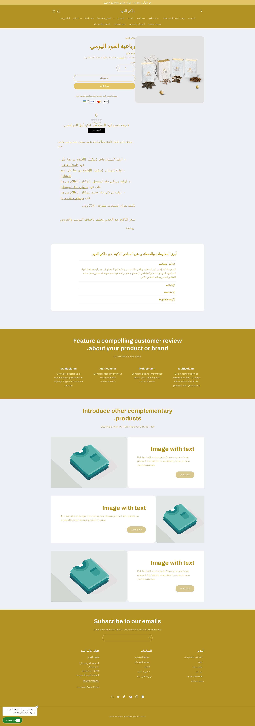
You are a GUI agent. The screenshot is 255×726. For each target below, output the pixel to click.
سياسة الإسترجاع (142, 662)
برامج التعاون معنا (144, 677)
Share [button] (129, 229)
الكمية (132, 63)
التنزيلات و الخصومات (193, 657)
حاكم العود (135, 716)
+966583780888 (91, 681)
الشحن (122, 58)
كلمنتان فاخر (70, 165)
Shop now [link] (185, 475)
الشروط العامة (144, 672)
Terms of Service (194, 677)
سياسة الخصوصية (142, 657)
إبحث (200, 662)
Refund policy (197, 681)
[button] (201, 11)
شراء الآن (104, 86)
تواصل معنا (197, 667)
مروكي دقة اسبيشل (75, 187)
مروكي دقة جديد (73, 198)
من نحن (199, 672)
